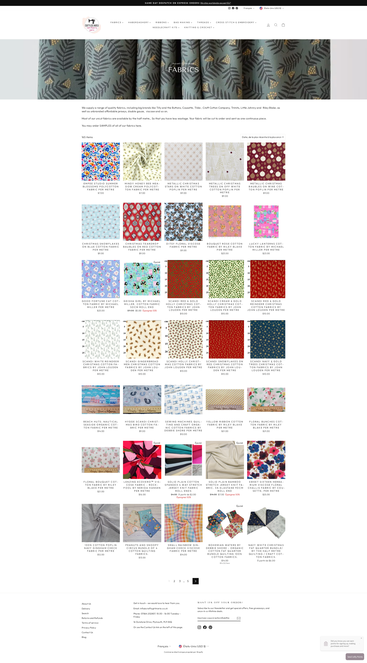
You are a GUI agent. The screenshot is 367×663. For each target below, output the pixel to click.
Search (85, 613)
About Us (86, 603)
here (138, 125)
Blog (84, 637)
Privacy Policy (89, 627)
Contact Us (87, 632)
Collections (187, 63)
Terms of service (90, 622)
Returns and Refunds (92, 618)
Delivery (86, 608)
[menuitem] (117, 22)
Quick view (100, 177)
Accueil (176, 63)
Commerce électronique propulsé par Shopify (183, 652)
